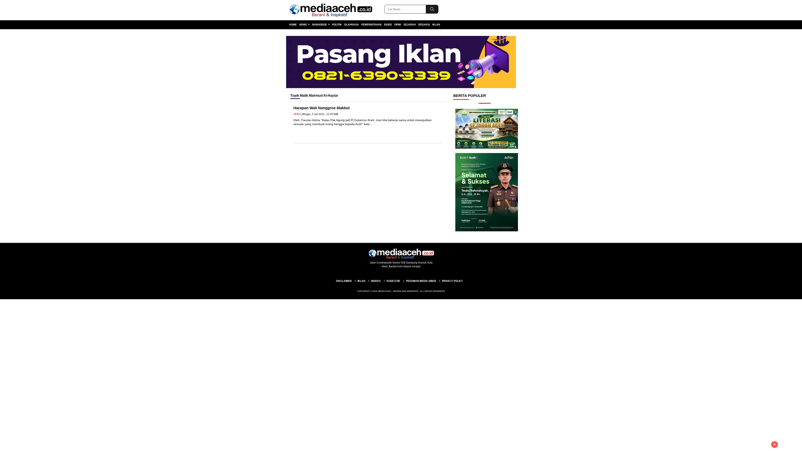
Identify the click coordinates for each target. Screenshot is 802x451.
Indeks (376, 281)
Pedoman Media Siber (421, 281)
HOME (293, 24)
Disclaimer (344, 281)
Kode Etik (393, 281)
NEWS (303, 24)
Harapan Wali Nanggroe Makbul (322, 108)
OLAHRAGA (351, 24)
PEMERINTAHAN (371, 24)
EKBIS (388, 24)
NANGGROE (319, 24)
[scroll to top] (774, 444)
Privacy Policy (452, 281)
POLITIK (337, 24)
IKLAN (436, 24)
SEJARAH (410, 24)
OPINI (397, 24)
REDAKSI (424, 24)
